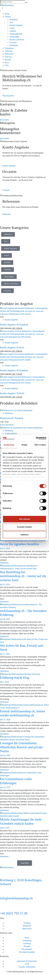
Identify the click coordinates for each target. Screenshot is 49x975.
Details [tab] (24, 445)
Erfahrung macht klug (14, 677)
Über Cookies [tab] (40, 445)
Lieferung (8, 51)
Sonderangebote (11, 433)
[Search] (26, 2)
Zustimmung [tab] (9, 445)
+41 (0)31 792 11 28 (13, 913)
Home (7, 14)
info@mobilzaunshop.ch (16, 898)
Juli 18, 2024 (5, 619)
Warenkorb (14, 45)
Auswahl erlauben (24, 527)
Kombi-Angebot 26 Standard (14, 324)
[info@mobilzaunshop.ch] (3, 892)
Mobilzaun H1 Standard (11, 418)
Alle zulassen (24, 519)
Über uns (8, 57)
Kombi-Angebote (16, 25)
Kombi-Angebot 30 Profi (12, 393)
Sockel (12, 28)
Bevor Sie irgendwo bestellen (19, 544)
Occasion (13, 42)
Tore (11, 22)
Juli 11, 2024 (5, 654)
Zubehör (13, 31)
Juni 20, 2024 (5, 755)
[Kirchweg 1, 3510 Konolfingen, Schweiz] (3, 874)
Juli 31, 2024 (5, 548)
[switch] (42, 493)
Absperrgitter (14, 37)
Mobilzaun (14, 19)
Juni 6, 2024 (4, 828)
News (7, 62)
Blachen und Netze (17, 40)
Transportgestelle (16, 34)
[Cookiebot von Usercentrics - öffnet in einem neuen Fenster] (35, 438)
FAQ (7, 65)
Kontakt (8, 60)
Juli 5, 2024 (4, 682)
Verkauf (8, 17)
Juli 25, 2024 (5, 584)
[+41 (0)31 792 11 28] (3, 907)
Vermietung (9, 48)
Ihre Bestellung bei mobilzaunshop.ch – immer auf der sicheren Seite (23, 576)
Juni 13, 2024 (5, 787)
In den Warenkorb (7, 425)
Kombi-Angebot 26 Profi (12, 347)
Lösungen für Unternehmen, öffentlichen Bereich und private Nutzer (21, 747)
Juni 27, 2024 (5, 720)
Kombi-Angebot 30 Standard (14, 370)
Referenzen (9, 54)
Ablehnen (25, 535)
